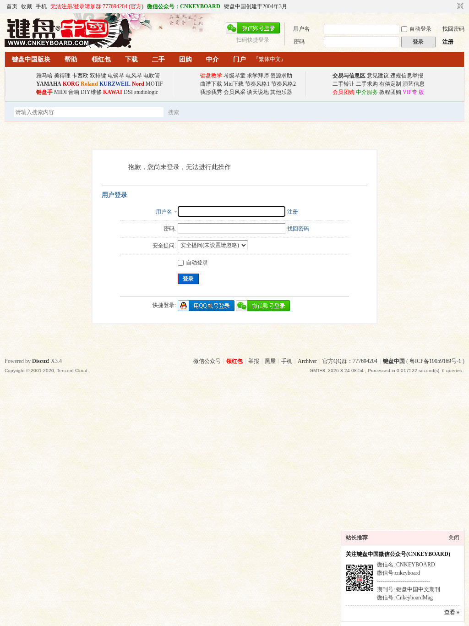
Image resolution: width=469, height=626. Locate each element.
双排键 (98, 75)
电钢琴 (116, 75)
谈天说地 (258, 92)
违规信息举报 (406, 75)
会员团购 (343, 92)
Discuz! (40, 361)
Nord (138, 84)
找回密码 (453, 29)
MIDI (60, 92)
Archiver (307, 361)
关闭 (453, 537)
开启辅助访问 (451, 6)
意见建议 (378, 75)
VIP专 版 (413, 92)
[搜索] (200, 112)
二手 (158, 59)
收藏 (26, 6)
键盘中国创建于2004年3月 (255, 6)
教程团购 (390, 92)
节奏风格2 (283, 84)
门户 (239, 59)
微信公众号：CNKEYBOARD (183, 6)
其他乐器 (281, 92)
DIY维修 (91, 92)
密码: (170, 228)
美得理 (62, 75)
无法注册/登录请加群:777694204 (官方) (96, 6)
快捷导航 (432, 59)
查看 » (451, 612)
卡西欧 (80, 75)
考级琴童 (234, 75)
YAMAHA (48, 84)
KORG (71, 84)
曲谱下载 (211, 84)
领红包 (101, 59)
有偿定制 (390, 84)
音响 (73, 92)
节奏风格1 (257, 84)
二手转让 (343, 84)
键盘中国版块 (31, 59)
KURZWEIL (115, 84)
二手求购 (367, 84)
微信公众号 (207, 361)
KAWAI (112, 92)
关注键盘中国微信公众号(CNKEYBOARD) (398, 554)
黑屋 (270, 361)
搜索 (173, 112)
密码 (299, 41)
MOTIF (154, 84)
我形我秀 (211, 92)
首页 (11, 6)
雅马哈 (44, 75)
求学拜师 (258, 75)
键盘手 (44, 92)
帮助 (71, 59)
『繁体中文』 (269, 59)
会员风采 (234, 92)
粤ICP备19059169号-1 (435, 361)
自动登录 (420, 29)
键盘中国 (394, 361)
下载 (131, 59)
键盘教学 (211, 75)
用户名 (301, 29)
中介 (212, 59)
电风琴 (133, 75)
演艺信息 (414, 84)
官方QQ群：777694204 (349, 361)
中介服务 (367, 92)
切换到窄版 (459, 6)
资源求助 (281, 75)
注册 (447, 41)
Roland (89, 84)
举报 (253, 361)
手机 (41, 6)
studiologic (146, 92)
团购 (185, 59)
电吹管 (151, 75)
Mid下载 (234, 84)
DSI (128, 92)
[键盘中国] (68, 46)
